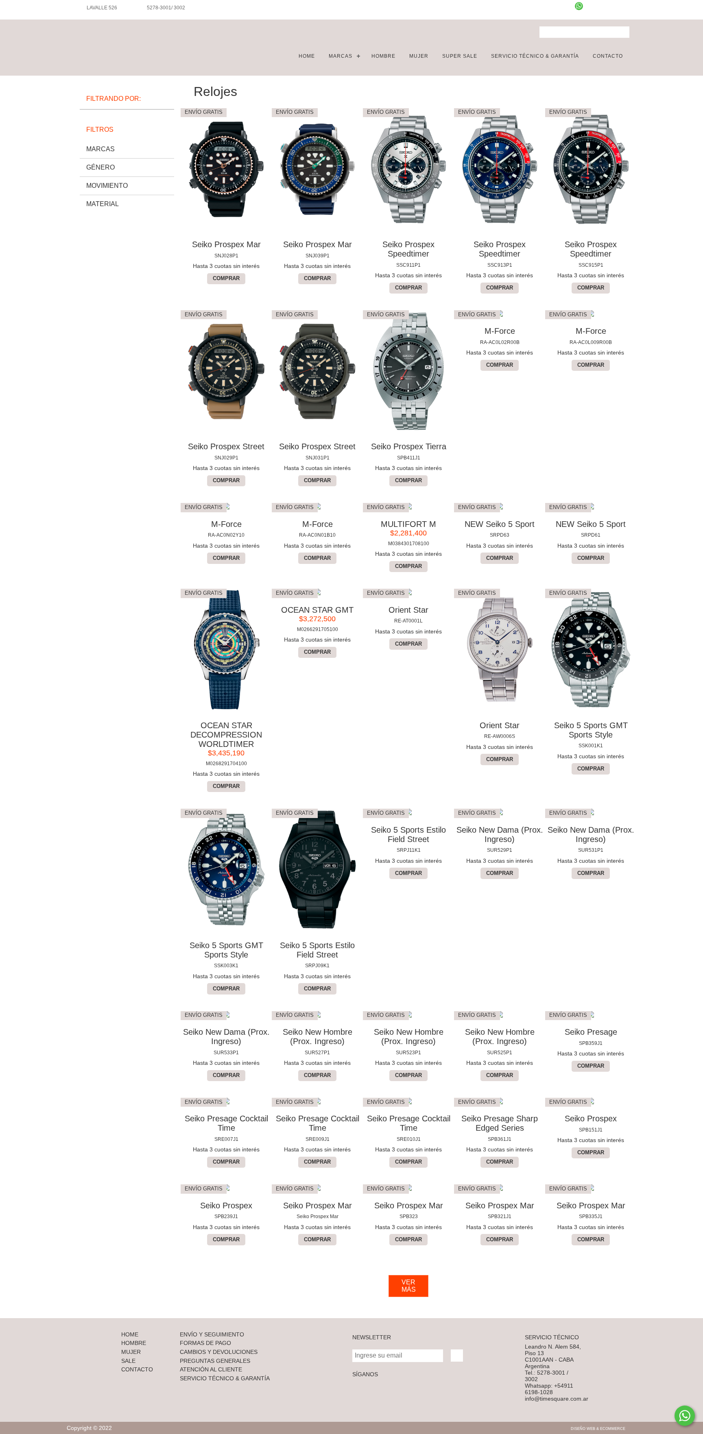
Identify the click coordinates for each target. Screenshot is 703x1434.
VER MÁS (409, 1286)
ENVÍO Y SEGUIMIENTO (212, 1334)
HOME (307, 56)
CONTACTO (608, 56)
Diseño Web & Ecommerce (598, 1429)
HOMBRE (383, 56)
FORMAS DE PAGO (205, 1343)
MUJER (418, 56)
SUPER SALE (459, 56)
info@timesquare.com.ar (556, 1398)
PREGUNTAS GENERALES (215, 1361)
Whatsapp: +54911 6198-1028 (549, 1388)
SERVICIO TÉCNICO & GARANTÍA (535, 56)
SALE (128, 1361)
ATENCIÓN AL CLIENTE (211, 1369)
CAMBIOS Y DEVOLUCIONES (219, 1352)
